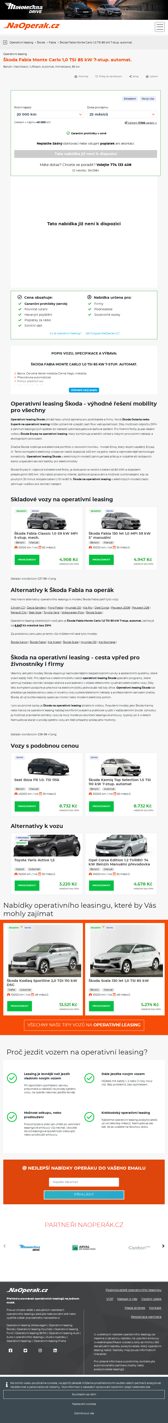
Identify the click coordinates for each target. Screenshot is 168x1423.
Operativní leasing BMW (31, 1333)
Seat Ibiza (35, 612)
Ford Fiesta (55, 607)
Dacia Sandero (36, 607)
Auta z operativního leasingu (25, 1337)
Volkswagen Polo (72, 612)
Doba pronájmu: (98, 107)
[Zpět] (6, 42)
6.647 (18, 625)
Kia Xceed (54, 642)
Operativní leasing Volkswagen (27, 1325)
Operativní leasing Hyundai (34, 1329)
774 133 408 (120, 165)
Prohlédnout (27, 560)
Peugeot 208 (140, 607)
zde (147, 1387)
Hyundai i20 (73, 607)
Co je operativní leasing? (66, 333)
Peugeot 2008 (120, 607)
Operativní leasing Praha (50, 1341)
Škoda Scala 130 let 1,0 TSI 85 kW (119, 981)
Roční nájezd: (23, 107)
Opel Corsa (101, 607)
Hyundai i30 (88, 642)
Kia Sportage (107, 642)
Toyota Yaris (51, 612)
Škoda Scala (94, 612)
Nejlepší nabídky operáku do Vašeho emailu (86, 1168)
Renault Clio (19, 612)
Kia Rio (87, 607)
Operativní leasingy (19, 1341)
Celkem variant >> (142, 123)
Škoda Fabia (38, 642)
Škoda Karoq (19, 642)
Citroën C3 (18, 607)
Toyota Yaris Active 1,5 (34, 860)
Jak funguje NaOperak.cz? (103, 333)
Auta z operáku (56, 1337)
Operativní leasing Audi (64, 1333)
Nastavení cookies (84, 1404)
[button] (163, 1247)
